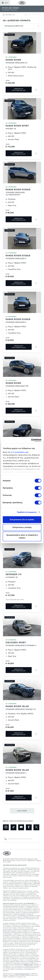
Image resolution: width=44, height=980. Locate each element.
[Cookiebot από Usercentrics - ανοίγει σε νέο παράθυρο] (31, 440)
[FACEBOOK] (29, 827)
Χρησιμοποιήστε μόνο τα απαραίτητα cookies (22, 536)
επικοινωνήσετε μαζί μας (22, 973)
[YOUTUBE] (21, 827)
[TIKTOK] (13, 827)
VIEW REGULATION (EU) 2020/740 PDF (15, 865)
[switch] (38, 488)
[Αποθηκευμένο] (36, 90)
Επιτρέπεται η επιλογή (22, 527)
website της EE (28, 964)
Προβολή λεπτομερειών (27, 512)
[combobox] (22, 25)
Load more (22, 810)
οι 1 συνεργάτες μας (20, 452)
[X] (36, 827)
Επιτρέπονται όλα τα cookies (22, 520)
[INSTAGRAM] (6, 827)
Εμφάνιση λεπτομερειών (19, 89)
